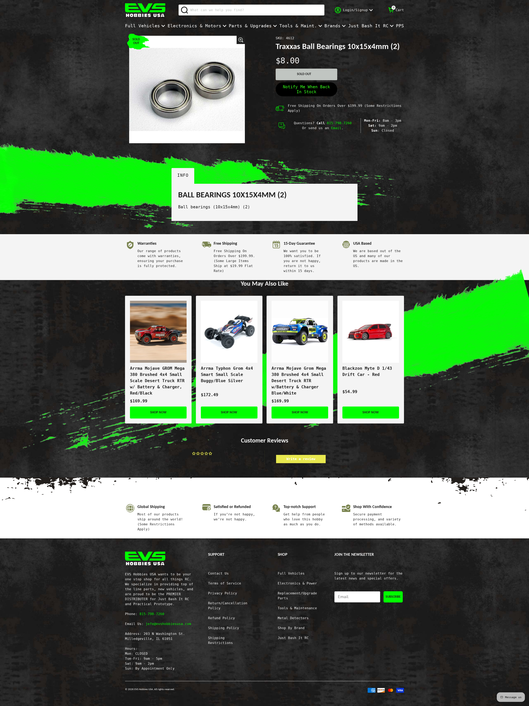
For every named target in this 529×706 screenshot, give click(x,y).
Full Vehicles (142, 25)
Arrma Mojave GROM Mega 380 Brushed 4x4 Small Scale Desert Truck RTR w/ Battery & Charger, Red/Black (157, 381)
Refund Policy (221, 618)
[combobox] (251, 10)
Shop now (158, 412)
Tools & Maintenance (297, 608)
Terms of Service (224, 583)
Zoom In (240, 40)
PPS (400, 25)
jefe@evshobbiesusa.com (168, 624)
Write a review (300, 459)
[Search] (185, 10)
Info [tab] (182, 175)
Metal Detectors (293, 618)
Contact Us (218, 573)
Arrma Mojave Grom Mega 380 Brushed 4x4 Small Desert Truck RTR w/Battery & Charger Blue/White (299, 381)
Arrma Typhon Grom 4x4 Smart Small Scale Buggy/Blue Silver (227, 374)
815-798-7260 (339, 123)
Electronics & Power (297, 583)
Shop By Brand (291, 628)
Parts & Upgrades (250, 25)
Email (336, 128)
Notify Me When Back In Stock (306, 89)
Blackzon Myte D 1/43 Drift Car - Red (367, 371)
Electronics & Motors (194, 25)
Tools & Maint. (298, 25)
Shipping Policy (223, 628)
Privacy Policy (222, 593)
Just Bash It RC (368, 25)
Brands (332, 25)
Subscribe (393, 597)
